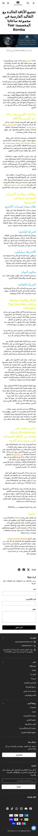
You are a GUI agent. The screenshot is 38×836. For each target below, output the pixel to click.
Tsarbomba (10, 831)
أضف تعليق (19, 627)
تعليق (34, 609)
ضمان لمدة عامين (29, 691)
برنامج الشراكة (31, 687)
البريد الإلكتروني (31, 599)
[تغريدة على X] (28, 569)
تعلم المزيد (19, 755)
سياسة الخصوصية (29, 716)
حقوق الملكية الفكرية (28, 732)
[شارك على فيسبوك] (23, 569)
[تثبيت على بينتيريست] (19, 569)
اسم (34, 589)
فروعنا (33, 678)
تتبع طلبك (32, 666)
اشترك (18, 787)
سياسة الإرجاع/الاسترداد (27, 728)
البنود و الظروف (30, 724)
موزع (34, 711)
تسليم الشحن (31, 720)
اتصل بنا (33, 674)
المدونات (33, 707)
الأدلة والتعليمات (30, 695)
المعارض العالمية (30, 683)
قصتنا (34, 670)
